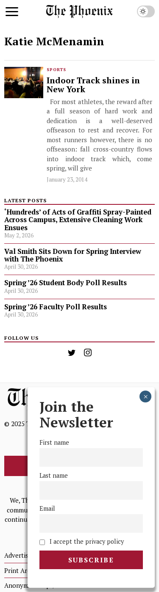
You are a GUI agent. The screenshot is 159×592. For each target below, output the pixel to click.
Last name (53, 475)
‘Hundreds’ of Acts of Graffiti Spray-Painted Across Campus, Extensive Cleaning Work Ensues (77, 219)
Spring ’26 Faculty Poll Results (55, 307)
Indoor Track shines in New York (93, 85)
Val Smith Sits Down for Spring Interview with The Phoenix (72, 255)
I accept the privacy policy (86, 541)
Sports (56, 69)
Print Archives (24, 570)
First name (54, 442)
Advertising (20, 555)
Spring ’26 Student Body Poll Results (65, 282)
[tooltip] (71, 352)
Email (47, 508)
